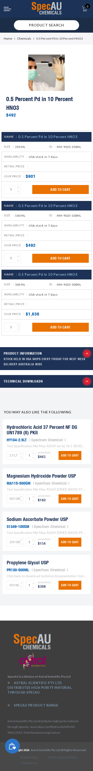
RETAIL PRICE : (16, 166)
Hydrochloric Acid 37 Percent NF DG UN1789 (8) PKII (42, 430)
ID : (52, 146)
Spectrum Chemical (47, 439)
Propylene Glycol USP (28, 562)
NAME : (10, 136)
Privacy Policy (29, 757)
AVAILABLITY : (16, 156)
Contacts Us (29, 763)
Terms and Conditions (62, 757)
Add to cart (60, 189)
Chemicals (24, 38)
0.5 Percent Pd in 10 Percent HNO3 (48, 137)
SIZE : (9, 146)
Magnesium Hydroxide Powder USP (41, 476)
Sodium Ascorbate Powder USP (37, 519)
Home (8, 38)
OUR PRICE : (14, 176)
